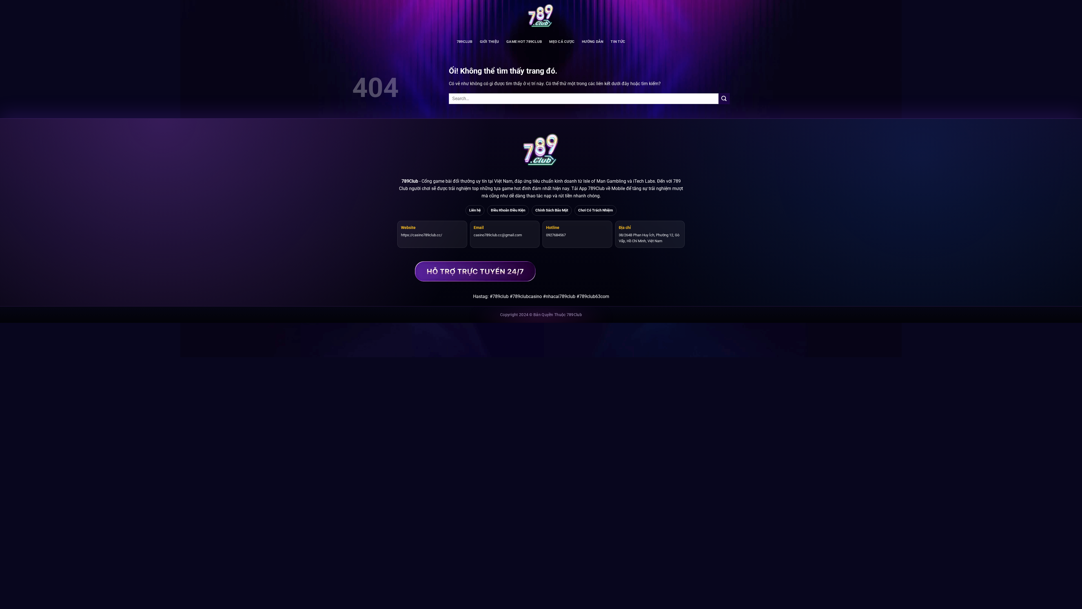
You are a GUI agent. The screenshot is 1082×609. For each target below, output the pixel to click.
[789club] (541, 16)
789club (465, 41)
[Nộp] (724, 98)
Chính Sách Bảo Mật (551, 210)
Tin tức (618, 41)
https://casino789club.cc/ (421, 235)
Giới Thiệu (489, 41)
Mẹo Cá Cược (562, 41)
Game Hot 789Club (524, 41)
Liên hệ (475, 210)
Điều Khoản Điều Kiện (508, 210)
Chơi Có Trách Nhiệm (595, 210)
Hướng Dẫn (592, 41)
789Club (410, 181)
